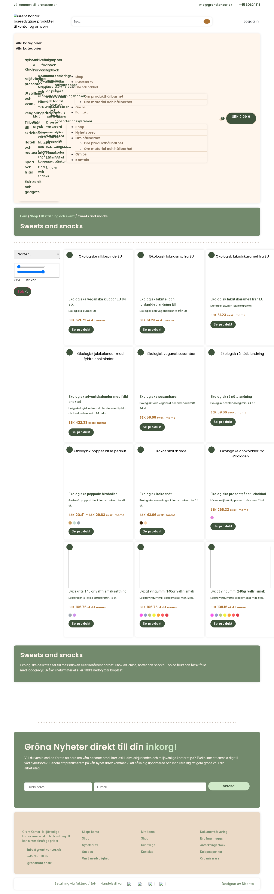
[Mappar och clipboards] (35, 91)
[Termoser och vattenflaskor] (35, 134)
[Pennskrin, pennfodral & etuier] (43, 157)
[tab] (39, 43)
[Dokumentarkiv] (35, 76)
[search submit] (207, 21)
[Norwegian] (80, 5)
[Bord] (52, 127)
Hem (23, 216)
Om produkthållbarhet (103, 96)
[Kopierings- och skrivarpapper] (52, 80)
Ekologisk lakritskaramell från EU (237, 299)
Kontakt (81, 112)
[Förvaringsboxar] (35, 81)
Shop (79, 77)
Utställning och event (58, 216)
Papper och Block (56, 65)
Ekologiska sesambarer (159, 397)
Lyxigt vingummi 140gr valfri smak (167, 591)
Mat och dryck (38, 121)
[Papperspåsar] (43, 107)
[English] (71, 5)
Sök (21, 291)
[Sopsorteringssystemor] (52, 121)
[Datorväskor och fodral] (43, 99)
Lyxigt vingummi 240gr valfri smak (237, 591)
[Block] (52, 90)
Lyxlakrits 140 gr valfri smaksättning (97, 591)
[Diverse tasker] (43, 124)
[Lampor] (52, 147)
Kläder (30, 69)
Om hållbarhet (86, 87)
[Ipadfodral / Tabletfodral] (43, 114)
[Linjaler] (43, 167)
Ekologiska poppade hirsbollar (92, 494)
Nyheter (32, 59)
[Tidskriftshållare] (35, 107)
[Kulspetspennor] (43, 147)
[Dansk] (62, 5)
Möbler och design (56, 110)
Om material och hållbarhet (108, 102)
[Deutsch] (89, 5)
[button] (39, 38)
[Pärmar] (35, 102)
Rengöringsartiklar (41, 113)
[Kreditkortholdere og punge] (43, 88)
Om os (80, 107)
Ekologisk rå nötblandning (231, 397)
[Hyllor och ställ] (52, 137)
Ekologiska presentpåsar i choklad (238, 494)
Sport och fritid (29, 167)
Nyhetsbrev (84, 82)
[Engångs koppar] (35, 159)
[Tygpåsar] (43, 81)
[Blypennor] (43, 142)
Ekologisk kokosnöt (156, 494)
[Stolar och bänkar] (52, 157)
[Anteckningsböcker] (52, 96)
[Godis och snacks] (35, 171)
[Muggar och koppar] (35, 147)
